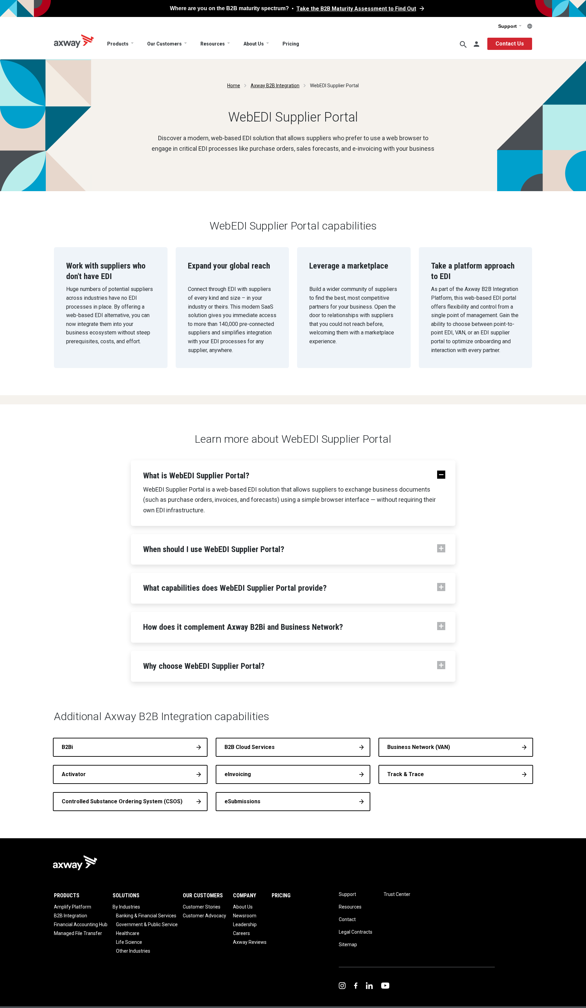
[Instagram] (342, 985)
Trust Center (397, 894)
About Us (253, 44)
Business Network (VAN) (418, 747)
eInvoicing (237, 774)
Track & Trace (405, 774)
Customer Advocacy (204, 915)
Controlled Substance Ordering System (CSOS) (122, 801)
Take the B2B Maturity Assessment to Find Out (356, 8)
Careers (241, 933)
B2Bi (67, 747)
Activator (74, 774)
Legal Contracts (355, 932)
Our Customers (164, 44)
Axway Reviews (250, 942)
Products (118, 44)
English (529, 26)
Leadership (245, 924)
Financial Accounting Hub (81, 924)
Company (244, 895)
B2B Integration (70, 915)
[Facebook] (355, 985)
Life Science (129, 942)
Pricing (290, 44)
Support (508, 26)
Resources (212, 44)
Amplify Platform (72, 907)
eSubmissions (242, 801)
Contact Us (509, 43)
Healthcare (127, 933)
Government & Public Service (147, 924)
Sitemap (348, 944)
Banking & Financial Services (146, 915)
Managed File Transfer (78, 933)
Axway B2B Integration (275, 85)
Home (233, 85)
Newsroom (244, 915)
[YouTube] (385, 985)
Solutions (126, 895)
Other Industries (133, 951)
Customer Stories (201, 907)
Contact (347, 919)
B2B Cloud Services (249, 747)
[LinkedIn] (369, 985)
